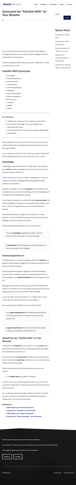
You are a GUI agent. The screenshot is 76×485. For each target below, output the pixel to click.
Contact (69, 4)
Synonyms (43, 4)
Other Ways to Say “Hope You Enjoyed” (20, 413)
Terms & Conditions (68, 473)
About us (7, 457)
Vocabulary (53, 4)
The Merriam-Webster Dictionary (13, 178)
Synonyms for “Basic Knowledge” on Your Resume (24, 416)
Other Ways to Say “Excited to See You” (20, 407)
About (62, 4)
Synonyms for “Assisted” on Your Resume (21, 410)
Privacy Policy (57, 473)
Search (57, 14)
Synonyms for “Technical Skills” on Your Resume (62, 58)
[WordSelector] (12, 4)
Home (35, 4)
